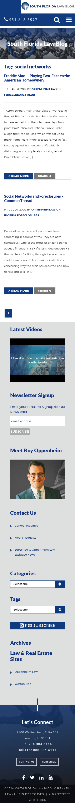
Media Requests (25, 538)
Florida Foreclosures (21, 215)
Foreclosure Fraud (19, 95)
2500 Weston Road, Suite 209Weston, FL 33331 (38, 735)
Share (43, 176)
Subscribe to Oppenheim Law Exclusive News (35, 552)
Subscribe (49, 762)
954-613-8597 (23, 20)
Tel (37, 744)
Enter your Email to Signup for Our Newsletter (37, 409)
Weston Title (23, 684)
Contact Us (26, 762)
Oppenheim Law (43, 89)
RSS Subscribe (39, 625)
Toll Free (37, 750)
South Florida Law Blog (33, 788)
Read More (19, 176)
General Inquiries (26, 525)
